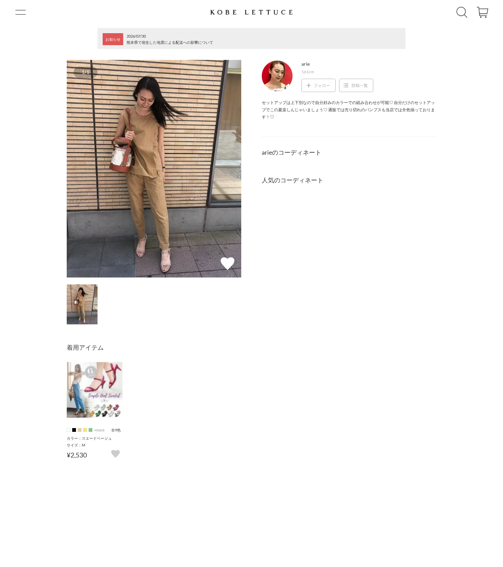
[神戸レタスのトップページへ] (251, 12)
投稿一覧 (359, 85)
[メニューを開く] (20, 12)
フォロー (322, 85)
